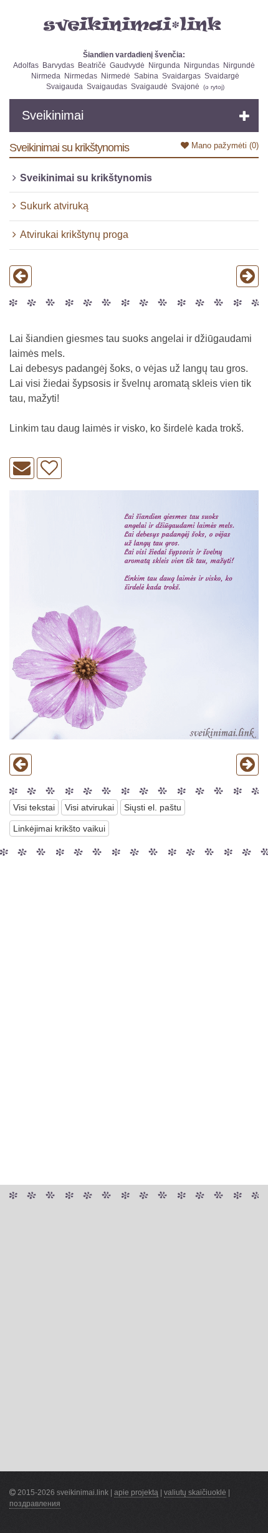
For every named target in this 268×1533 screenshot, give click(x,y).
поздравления (34, 1503)
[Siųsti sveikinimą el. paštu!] (21, 468)
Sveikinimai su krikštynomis (86, 178)
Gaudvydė (127, 65)
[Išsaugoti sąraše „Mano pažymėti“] (49, 468)
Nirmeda (45, 76)
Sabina (146, 76)
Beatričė (92, 65)
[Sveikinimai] (134, 24)
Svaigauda (64, 86)
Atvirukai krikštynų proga (74, 234)
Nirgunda (164, 65)
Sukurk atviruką (54, 206)
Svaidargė (221, 76)
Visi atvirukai (89, 807)
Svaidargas (181, 76)
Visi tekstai (34, 807)
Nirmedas (80, 76)
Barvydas (58, 65)
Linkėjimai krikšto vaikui (59, 828)
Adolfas (26, 65)
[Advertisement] (134, 994)
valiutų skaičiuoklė (195, 1492)
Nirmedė (115, 76)
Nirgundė (239, 65)
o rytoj (214, 86)
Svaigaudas (107, 86)
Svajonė (185, 86)
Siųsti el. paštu (152, 807)
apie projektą (136, 1492)
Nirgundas (201, 65)
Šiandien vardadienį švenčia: (134, 54)
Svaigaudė (149, 86)
